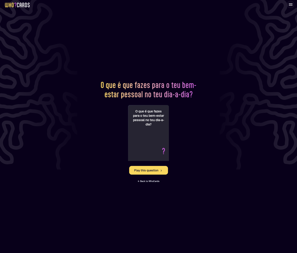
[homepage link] (17, 5)
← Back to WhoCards (148, 181)
